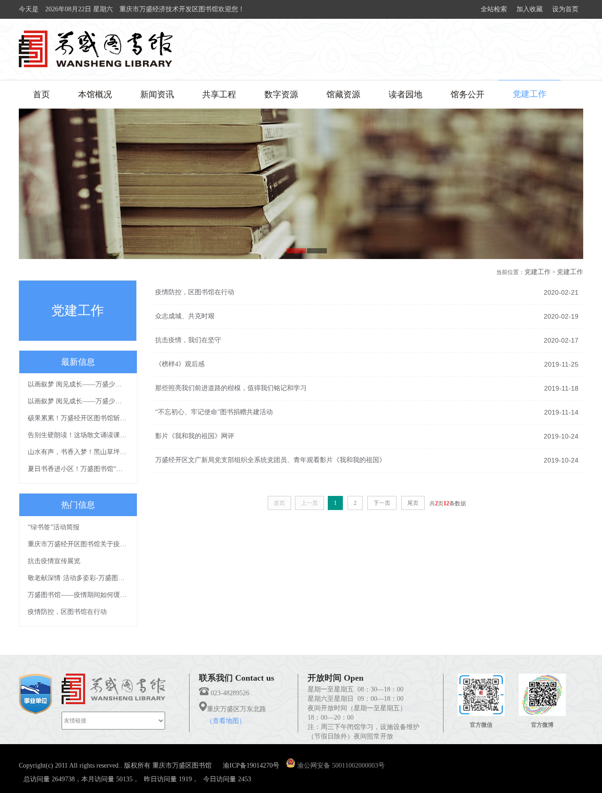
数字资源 (281, 94)
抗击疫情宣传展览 (54, 561)
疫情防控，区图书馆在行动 (67, 611)
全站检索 (494, 9)
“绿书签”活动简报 (53, 527)
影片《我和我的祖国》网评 (194, 436)
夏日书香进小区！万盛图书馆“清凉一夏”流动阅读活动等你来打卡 (123, 468)
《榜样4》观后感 (180, 364)
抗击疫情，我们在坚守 (188, 340)
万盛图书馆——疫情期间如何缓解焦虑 (84, 594)
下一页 (381, 503)
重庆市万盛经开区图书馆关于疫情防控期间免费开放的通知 (113, 544)
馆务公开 (467, 94)
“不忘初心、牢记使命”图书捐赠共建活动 (214, 412)
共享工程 (219, 94)
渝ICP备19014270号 (251, 765)
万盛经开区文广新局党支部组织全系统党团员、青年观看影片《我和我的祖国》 (270, 459)
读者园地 (405, 94)
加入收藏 (529, 9)
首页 (41, 94)
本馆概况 (95, 94)
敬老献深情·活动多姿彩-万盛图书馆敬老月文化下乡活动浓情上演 (122, 577)
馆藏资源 (343, 94)
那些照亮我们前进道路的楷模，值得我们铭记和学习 (231, 388)
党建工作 (530, 94)
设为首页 (565, 9)
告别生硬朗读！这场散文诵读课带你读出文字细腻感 (103, 435)
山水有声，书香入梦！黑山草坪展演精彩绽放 (93, 451)
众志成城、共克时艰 (184, 316)
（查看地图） (226, 720)
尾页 (413, 503)
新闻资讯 (157, 94)
